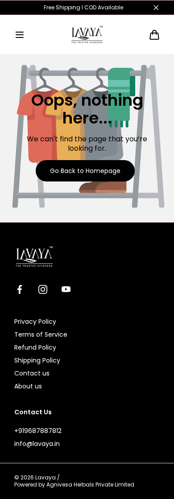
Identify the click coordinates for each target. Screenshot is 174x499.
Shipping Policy (37, 360)
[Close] (156, 7)
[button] (19, 34)
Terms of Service (40, 334)
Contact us (32, 373)
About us (28, 386)
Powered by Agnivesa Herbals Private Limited (74, 484)
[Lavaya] (87, 35)
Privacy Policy (35, 321)
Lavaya (45, 477)
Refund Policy (35, 347)
